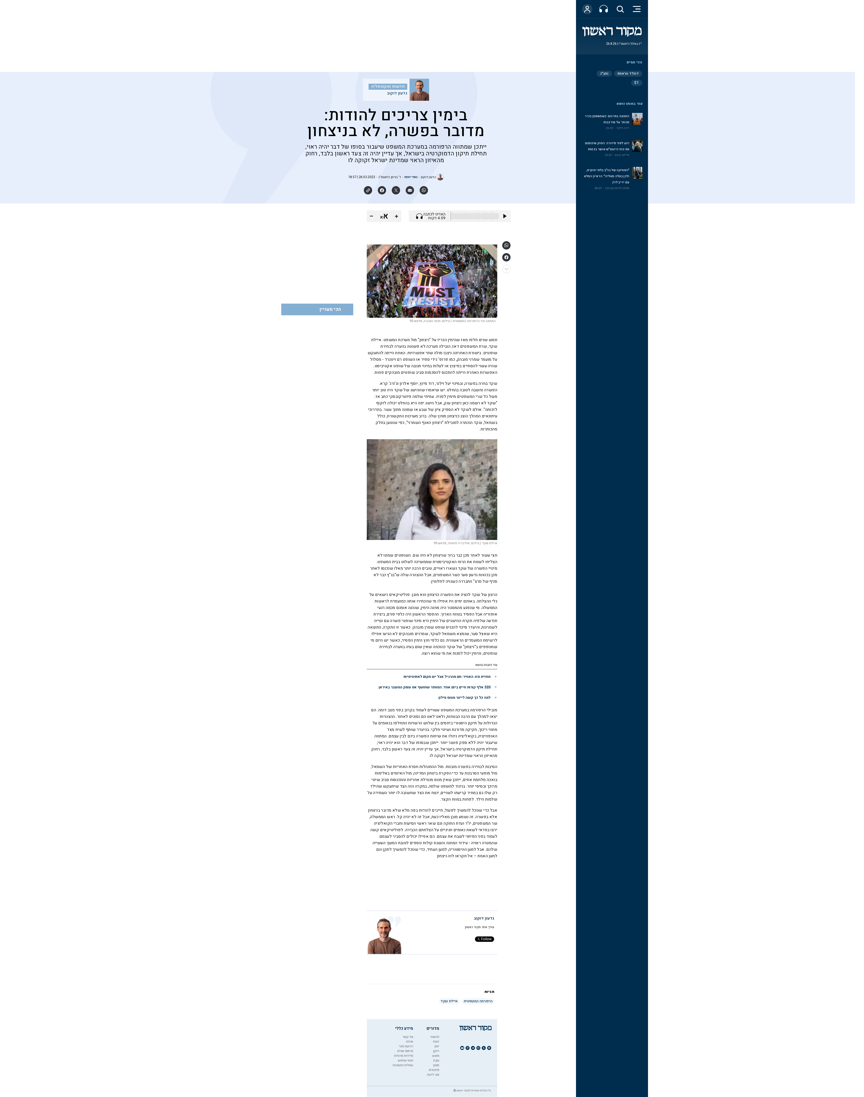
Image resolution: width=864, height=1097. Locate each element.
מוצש (435, 1055)
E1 (636, 82)
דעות (436, 1041)
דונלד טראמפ (628, 73)
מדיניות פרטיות (403, 1055)
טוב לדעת (433, 1074)
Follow (486, 939)
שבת (436, 1060)
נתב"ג (604, 73)
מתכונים (434, 1070)
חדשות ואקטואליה (388, 87)
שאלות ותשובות (403, 1065)
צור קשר (408, 1036)
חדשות (434, 1036)
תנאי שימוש (405, 1060)
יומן (436, 1046)
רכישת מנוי (406, 1046)
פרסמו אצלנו (405, 1051)
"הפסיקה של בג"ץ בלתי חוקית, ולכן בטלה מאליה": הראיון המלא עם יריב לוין (607, 176)
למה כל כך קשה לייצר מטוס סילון (464, 697)
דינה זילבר (623, 128)
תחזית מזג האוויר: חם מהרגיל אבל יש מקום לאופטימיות (446, 676)
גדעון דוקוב (397, 93)
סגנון (436, 1065)
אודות (409, 1041)
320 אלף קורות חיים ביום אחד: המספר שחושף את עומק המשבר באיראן (434, 687)
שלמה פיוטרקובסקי (617, 188)
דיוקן (436, 1051)
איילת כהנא (622, 155)
